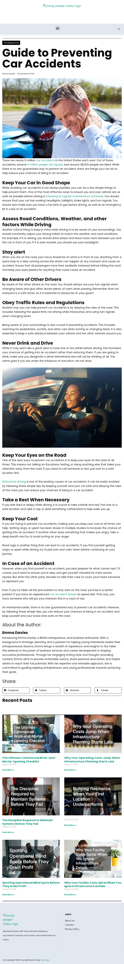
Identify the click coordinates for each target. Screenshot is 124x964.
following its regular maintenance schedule (74, 196)
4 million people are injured (45, 164)
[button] (57, 28)
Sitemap (45, 960)
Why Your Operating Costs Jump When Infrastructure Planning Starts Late (92, 759)
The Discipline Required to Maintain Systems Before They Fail (27, 822)
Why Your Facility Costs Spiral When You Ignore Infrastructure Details (92, 884)
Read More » (8, 770)
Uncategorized (11, 42)
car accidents (45, 160)
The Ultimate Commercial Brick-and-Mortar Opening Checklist (29, 759)
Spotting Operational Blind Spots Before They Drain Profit (31, 884)
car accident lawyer (63, 594)
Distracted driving (14, 481)
